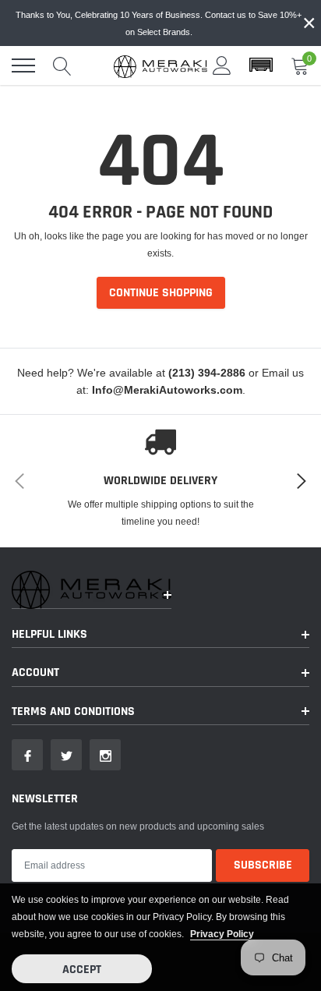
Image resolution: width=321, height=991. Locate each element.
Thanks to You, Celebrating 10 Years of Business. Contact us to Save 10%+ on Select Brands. (159, 23)
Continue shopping (161, 293)
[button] (261, 65)
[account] (222, 65)
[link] (27, 754)
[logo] (160, 65)
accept (81, 969)
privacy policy (222, 934)
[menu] (23, 65)
